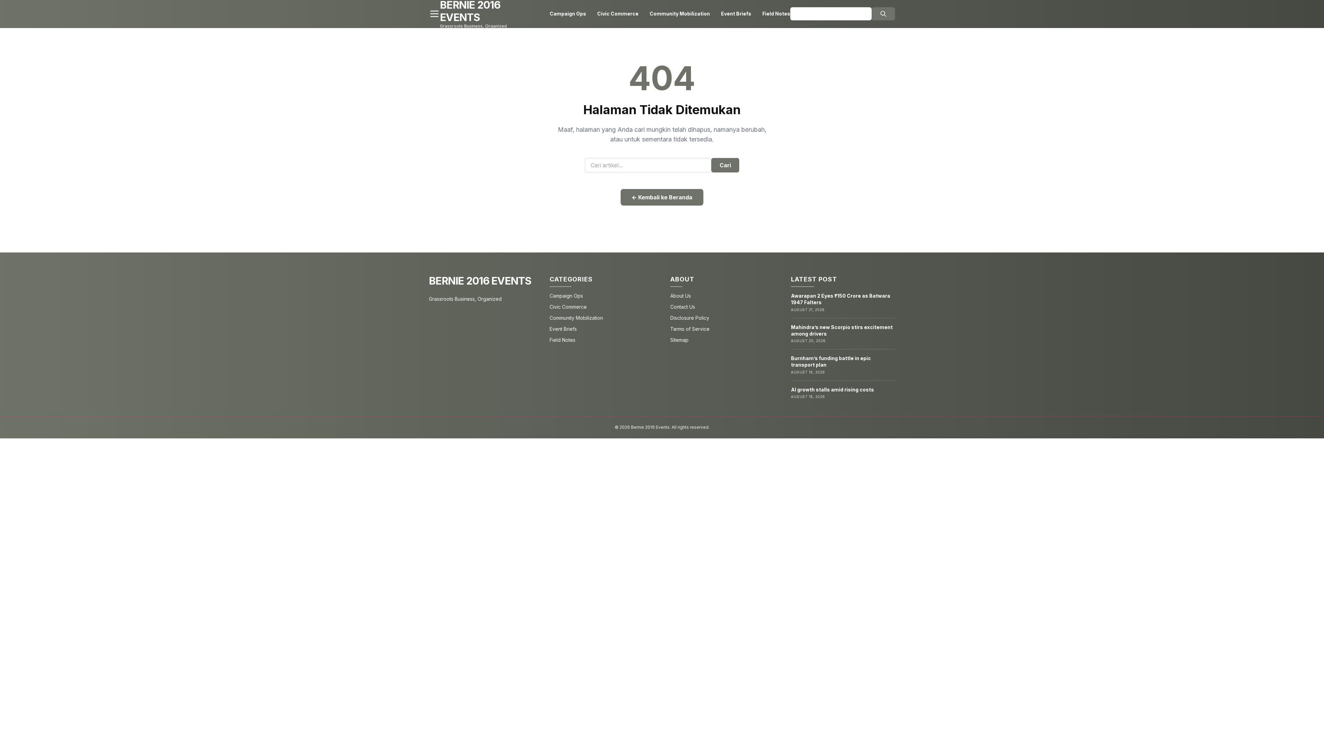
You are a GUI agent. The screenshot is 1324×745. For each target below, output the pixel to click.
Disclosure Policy (689, 318)
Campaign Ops (568, 14)
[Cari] (883, 13)
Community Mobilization (680, 14)
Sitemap (679, 340)
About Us (680, 296)
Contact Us (682, 307)
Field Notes (776, 14)
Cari (725, 165)
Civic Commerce (618, 14)
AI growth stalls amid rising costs (832, 390)
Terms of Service (690, 329)
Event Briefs (736, 14)
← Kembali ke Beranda (662, 197)
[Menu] (434, 13)
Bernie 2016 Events (480, 281)
